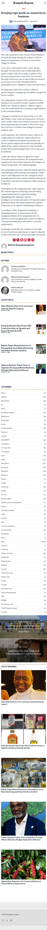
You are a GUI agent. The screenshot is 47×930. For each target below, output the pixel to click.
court (3, 456)
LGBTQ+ (4, 518)
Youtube (4, 612)
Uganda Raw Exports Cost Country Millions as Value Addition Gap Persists (21, 882)
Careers (4, 436)
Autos (3, 409)
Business (4, 432)
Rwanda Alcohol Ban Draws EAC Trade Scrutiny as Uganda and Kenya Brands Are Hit (16, 328)
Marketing (5, 534)
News (23, 8)
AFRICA (4, 397)
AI (2, 405)
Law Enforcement (7, 510)
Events (3, 479)
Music (3, 538)
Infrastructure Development (11, 502)
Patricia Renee (17, 287)
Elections (4, 475)
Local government (7, 526)
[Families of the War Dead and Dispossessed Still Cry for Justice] (23, 650)
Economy (4, 467)
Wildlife (4, 600)
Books (3, 424)
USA (2, 596)
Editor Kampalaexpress (21, 21)
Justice (3, 506)
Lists (2, 522)
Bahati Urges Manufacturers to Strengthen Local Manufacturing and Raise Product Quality (17, 348)
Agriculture (5, 401)
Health (3, 491)
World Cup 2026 (7, 604)
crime (3, 459)
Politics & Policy (7, 553)
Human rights (6, 499)
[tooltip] (14, 239)
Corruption (5, 452)
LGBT (3, 514)
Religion (4, 565)
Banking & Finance (8, 412)
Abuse (3, 393)
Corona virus (6, 448)
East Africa (5, 463)
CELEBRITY (5, 440)
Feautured (4, 487)
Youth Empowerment (9, 608)
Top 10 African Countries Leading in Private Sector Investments (26, 280)
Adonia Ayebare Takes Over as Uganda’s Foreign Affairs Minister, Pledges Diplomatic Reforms (17, 367)
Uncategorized (6, 589)
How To (4, 495)
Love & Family (6, 530)
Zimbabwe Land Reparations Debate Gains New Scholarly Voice (28, 270)
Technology (5, 577)
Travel (3, 581)
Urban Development (8, 593)
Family (3, 483)
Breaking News (6, 428)
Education (4, 471)
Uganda (4, 585)
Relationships (6, 561)
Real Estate (5, 557)
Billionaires (5, 416)
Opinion (4, 545)
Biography (5, 420)
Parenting (4, 549)
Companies (5, 444)
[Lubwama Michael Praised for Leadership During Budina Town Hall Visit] (23, 627)
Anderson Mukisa (18, 266)
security (4, 569)
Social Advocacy (7, 573)
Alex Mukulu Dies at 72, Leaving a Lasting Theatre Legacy (25, 291)
